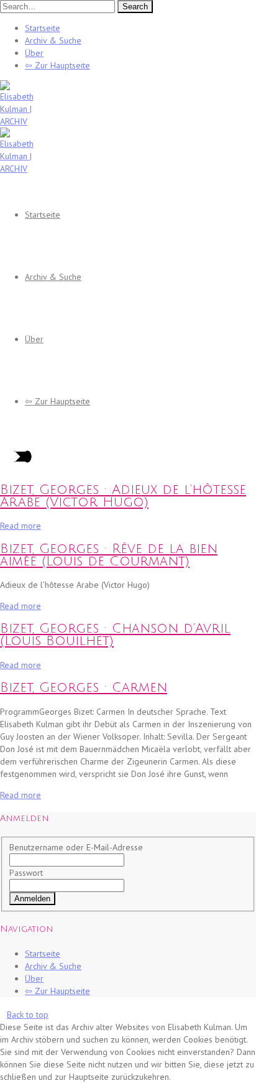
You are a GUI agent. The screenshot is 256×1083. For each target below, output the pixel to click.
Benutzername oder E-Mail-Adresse (76, 847)
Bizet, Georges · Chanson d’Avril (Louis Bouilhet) (115, 634)
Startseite (42, 28)
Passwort (26, 872)
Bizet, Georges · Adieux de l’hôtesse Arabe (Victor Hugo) (123, 496)
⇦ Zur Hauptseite (57, 65)
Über (34, 52)
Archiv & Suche (53, 40)
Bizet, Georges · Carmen (83, 688)
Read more (20, 525)
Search (135, 6)
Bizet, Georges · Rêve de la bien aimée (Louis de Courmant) (108, 555)
